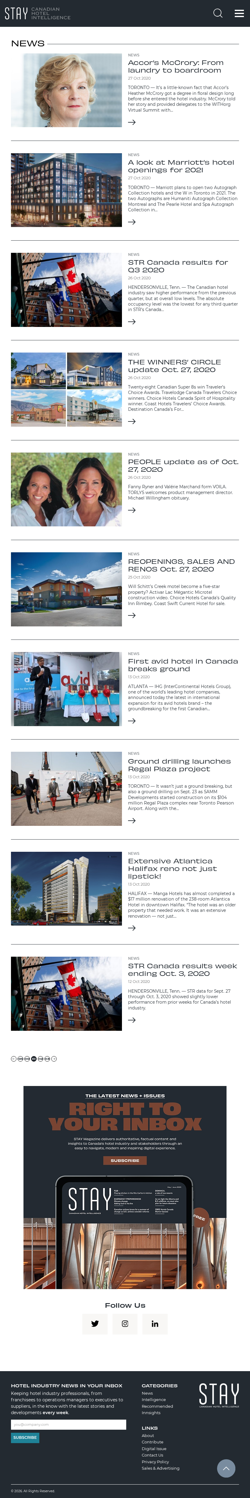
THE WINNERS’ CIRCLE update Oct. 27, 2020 (174, 365)
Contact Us (152, 1455)
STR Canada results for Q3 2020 (178, 266)
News (147, 1393)
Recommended (157, 1406)
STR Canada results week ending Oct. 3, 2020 (182, 969)
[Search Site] (218, 14)
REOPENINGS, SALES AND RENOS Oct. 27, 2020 (181, 565)
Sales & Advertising (161, 1468)
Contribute (152, 1441)
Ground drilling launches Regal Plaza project (179, 764)
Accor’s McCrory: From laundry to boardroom (176, 66)
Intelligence (154, 1399)
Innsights (151, 1412)
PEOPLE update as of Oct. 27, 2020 (183, 465)
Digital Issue (154, 1448)
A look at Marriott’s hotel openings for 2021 (181, 166)
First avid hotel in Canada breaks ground (183, 664)
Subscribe (25, 1437)
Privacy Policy (155, 1461)
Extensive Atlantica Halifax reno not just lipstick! (172, 868)
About (148, 1435)
